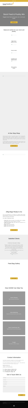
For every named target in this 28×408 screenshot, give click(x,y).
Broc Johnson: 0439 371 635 (10, 370)
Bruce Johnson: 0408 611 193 (10, 369)
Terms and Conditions (22, 402)
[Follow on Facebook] (14, 405)
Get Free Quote (14, 278)
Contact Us (14, 22)
